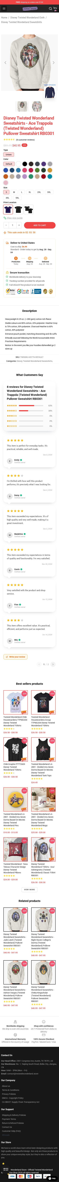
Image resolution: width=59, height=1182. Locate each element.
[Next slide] (53, 63)
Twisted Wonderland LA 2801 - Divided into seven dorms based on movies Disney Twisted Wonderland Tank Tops (42, 770)
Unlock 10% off (5, 1169)
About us (6, 1086)
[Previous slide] (6, 63)
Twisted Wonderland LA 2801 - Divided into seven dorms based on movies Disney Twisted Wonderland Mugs (42, 820)
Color (5, 159)
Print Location (9, 202)
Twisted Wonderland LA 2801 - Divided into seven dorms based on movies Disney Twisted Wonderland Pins (14, 820)
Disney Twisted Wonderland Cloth (27, 17)
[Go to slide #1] (22, 106)
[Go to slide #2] (37, 106)
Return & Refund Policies (13, 1123)
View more (29, 890)
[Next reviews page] (53, 664)
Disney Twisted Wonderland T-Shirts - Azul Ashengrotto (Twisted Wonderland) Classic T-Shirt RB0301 (43, 870)
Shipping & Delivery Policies (14, 1115)
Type (5, 150)
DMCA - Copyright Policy (12, 1098)
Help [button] (54, 1178)
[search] (50, 8)
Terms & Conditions (10, 1090)
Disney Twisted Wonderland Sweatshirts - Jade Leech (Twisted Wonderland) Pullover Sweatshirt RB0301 (14, 940)
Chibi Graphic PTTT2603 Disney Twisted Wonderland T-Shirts (14, 767)
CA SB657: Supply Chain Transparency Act (20, 1102)
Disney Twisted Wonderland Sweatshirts (21, 22)
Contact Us (7, 1127)
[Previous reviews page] (39, 664)
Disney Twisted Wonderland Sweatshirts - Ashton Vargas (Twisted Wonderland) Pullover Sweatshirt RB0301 (14, 993)
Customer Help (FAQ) (11, 1131)
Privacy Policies (9, 1094)
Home (4, 17)
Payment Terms (9, 1119)
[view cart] (55, 8)
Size (5, 187)
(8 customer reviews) (25, 140)
